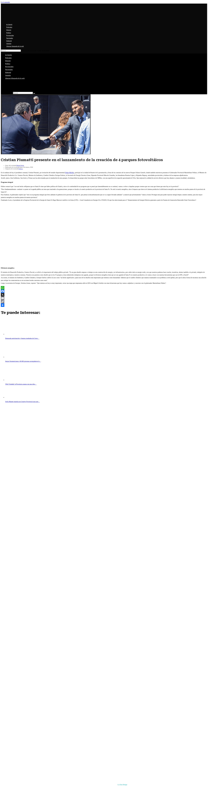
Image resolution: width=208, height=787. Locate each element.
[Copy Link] (104, 301)
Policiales (8, 58)
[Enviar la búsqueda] (34, 93)
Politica (7, 64)
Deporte (8, 61)
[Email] (104, 298)
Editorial (8, 72)
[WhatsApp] (104, 288)
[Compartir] (104, 305)
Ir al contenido (5, 2)
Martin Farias (20, 165)
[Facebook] (104, 291)
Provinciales (9, 66)
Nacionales (9, 69)
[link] (69, 172)
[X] (104, 294)
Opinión (8, 75)
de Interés (8, 55)
